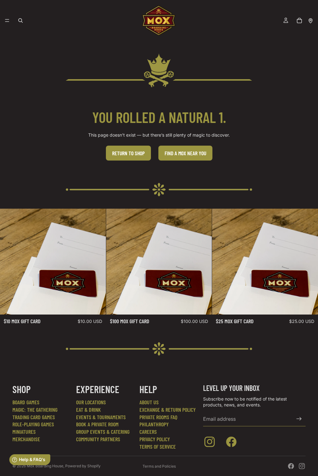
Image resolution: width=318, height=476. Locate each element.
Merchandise (26, 439)
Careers (148, 431)
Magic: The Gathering (34, 409)
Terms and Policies (159, 466)
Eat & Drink (88, 409)
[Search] (20, 20)
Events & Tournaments (101, 417)
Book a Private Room (97, 424)
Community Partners (98, 439)
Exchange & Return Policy (167, 409)
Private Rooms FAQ (158, 417)
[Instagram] (302, 466)
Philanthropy (154, 424)
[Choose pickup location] (310, 20)
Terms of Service (157, 446)
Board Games (25, 402)
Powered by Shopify (83, 466)
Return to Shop (128, 153)
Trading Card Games (33, 417)
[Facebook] (291, 466)
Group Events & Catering (102, 431)
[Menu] (7, 20)
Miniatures (24, 431)
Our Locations (91, 402)
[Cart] (299, 20)
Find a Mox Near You (185, 153)
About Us (149, 402)
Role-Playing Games (33, 424)
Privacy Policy (154, 439)
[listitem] (211, 443)
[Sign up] (299, 418)
